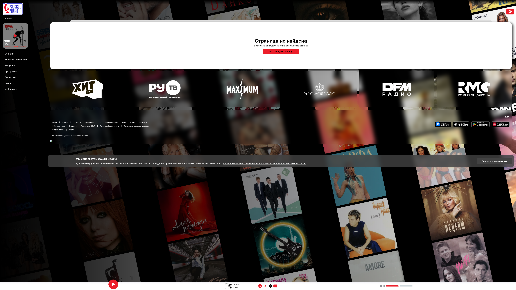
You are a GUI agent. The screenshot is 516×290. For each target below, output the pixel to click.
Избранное (89, 122)
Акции (71, 130)
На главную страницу (280, 51)
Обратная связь (58, 126)
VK (99, 122)
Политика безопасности (109, 126)
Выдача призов (58, 130)
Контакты (143, 122)
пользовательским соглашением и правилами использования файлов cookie (264, 163)
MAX (124, 122)
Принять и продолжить (494, 161)
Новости (65, 122)
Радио (54, 122)
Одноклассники (111, 122)
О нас (132, 122)
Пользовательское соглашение (136, 126)
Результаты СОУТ (88, 126)
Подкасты (77, 122)
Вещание (72, 126)
